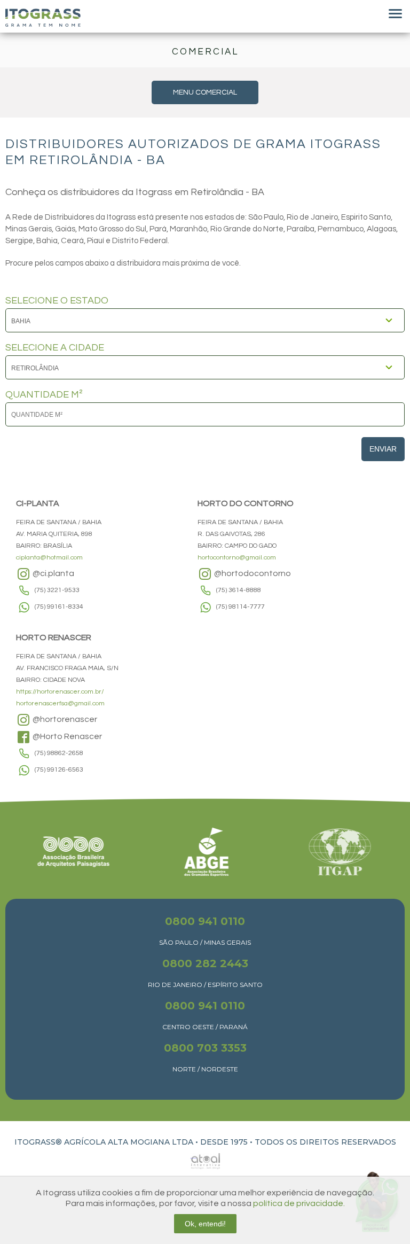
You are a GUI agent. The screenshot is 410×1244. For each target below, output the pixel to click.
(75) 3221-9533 (57, 590)
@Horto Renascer (66, 736)
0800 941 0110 (205, 921)
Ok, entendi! (205, 1223)
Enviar (383, 449)
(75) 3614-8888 (238, 590)
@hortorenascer (64, 719)
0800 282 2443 (205, 963)
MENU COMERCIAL (205, 92)
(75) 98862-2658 (59, 753)
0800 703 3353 (205, 1047)
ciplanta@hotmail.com (49, 557)
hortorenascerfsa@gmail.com (60, 703)
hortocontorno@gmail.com (237, 557)
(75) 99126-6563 (59, 769)
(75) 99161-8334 (59, 606)
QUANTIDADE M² (44, 395)
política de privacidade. (299, 1203)
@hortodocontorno (251, 573)
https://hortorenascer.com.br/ (60, 691)
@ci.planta (52, 573)
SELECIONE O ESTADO (56, 301)
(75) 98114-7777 (240, 606)
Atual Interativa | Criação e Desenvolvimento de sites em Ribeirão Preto (193, 1158)
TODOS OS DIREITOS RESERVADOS (325, 1142)
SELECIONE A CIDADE (54, 348)
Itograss (43, 17)
